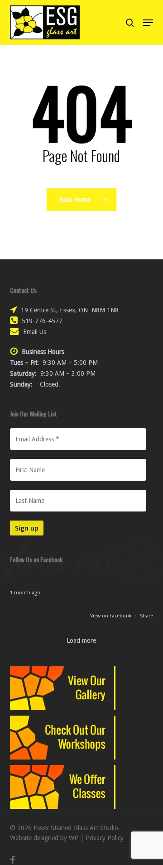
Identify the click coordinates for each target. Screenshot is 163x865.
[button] (148, 22)
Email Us (34, 331)
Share (146, 616)
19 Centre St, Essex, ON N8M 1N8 (70, 310)
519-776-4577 (42, 321)
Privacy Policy (105, 837)
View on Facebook (111, 616)
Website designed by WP (44, 837)
